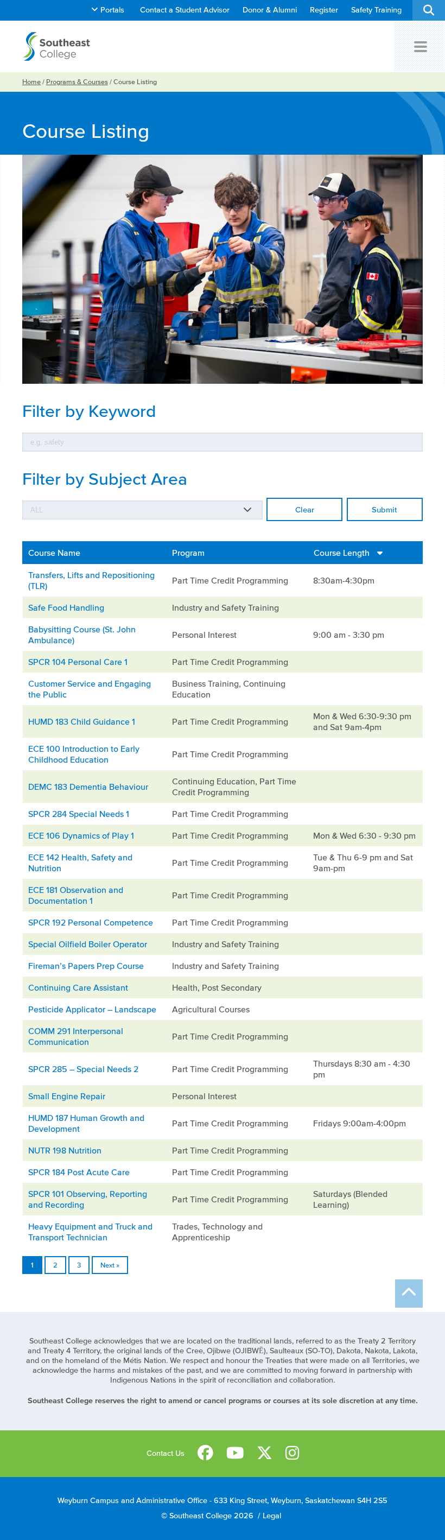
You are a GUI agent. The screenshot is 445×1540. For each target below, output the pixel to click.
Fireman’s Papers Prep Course (86, 966)
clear (304, 509)
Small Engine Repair (66, 1096)
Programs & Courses (77, 82)
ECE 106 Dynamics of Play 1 (81, 835)
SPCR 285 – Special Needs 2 (83, 1069)
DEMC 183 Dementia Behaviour (88, 786)
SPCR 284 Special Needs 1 (78, 814)
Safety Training (376, 10)
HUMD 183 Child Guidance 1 (81, 721)
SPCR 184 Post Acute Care (79, 1172)
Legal (272, 1516)
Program (188, 552)
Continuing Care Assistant (78, 987)
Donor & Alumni (270, 10)
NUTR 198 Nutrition (64, 1150)
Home (31, 82)
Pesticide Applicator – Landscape (92, 1009)
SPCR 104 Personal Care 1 (78, 662)
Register (324, 10)
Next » (109, 1265)
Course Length (343, 552)
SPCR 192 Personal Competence (90, 922)
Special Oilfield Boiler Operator (87, 944)
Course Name (54, 552)
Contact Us (166, 1453)
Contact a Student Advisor (185, 10)
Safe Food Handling (66, 607)
